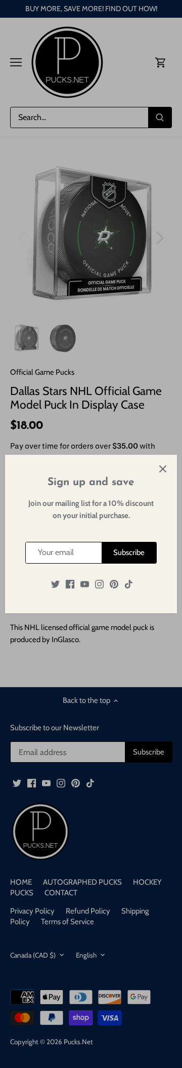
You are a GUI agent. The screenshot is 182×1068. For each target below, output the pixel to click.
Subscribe (129, 552)
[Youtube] (84, 584)
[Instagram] (99, 584)
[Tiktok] (128, 584)
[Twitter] (55, 584)
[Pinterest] (114, 584)
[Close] (163, 469)
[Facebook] (70, 584)
